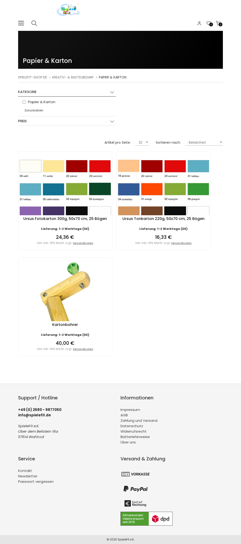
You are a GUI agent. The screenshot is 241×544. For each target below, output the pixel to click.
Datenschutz (131, 425)
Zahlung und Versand (138, 420)
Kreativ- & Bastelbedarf (73, 77)
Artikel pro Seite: (117, 142)
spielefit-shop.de (32, 77)
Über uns (128, 442)
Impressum (130, 409)
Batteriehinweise (135, 436)
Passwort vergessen (36, 481)
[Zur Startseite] (69, 17)
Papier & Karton (112, 77)
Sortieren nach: (168, 142)
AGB (124, 415)
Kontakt (25, 470)
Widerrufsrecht (133, 431)
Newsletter (27, 476)
